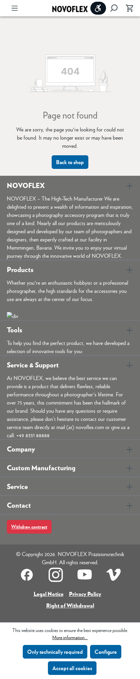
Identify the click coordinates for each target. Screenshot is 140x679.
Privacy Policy (85, 593)
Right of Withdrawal (70, 605)
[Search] (114, 8)
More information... (70, 637)
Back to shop (70, 162)
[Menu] (14, 8)
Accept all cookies (72, 668)
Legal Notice (49, 593)
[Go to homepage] (70, 8)
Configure (105, 652)
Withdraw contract (29, 526)
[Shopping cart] (127, 8)
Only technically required (55, 652)
